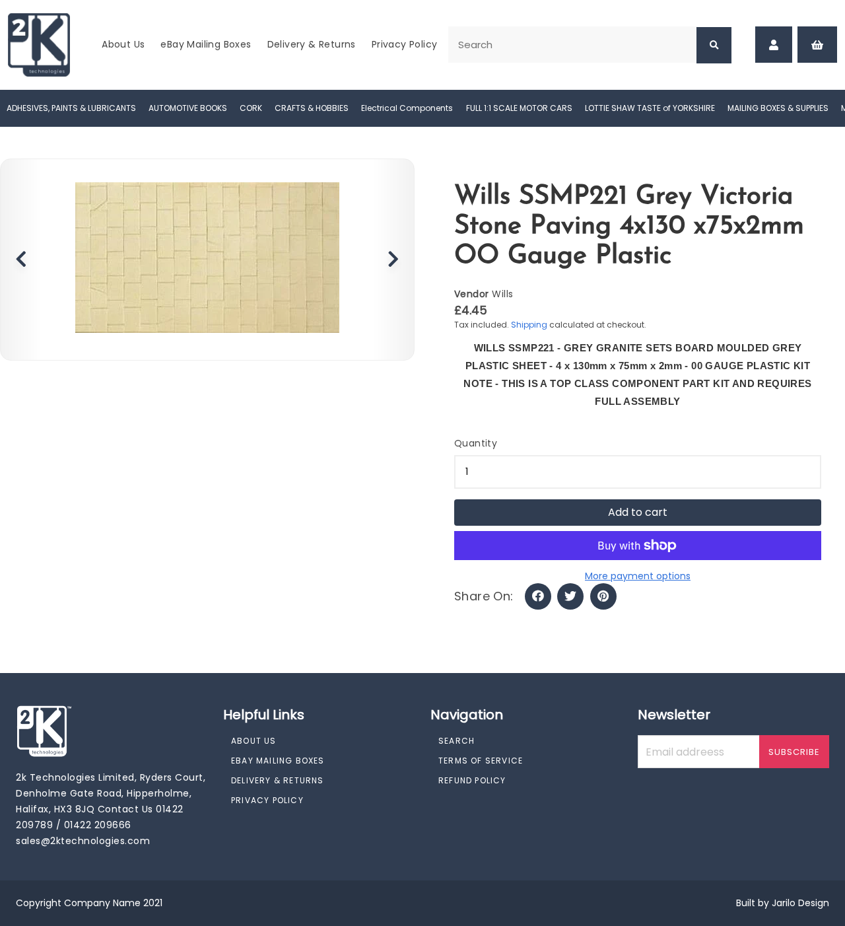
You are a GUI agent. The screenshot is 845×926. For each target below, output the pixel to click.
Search (456, 740)
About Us (123, 44)
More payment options (638, 576)
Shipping (529, 324)
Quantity (475, 443)
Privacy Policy (405, 44)
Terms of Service (480, 760)
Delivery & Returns (311, 44)
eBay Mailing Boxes (205, 44)
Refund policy (472, 780)
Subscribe (794, 752)
